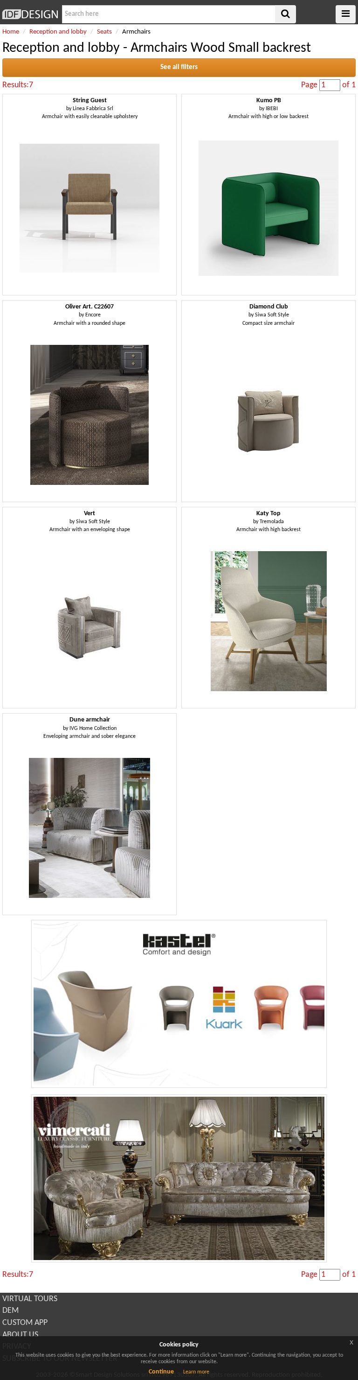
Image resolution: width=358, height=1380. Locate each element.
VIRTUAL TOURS (29, 1299)
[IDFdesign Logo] (30, 14)
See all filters (179, 67)
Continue (161, 1371)
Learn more (196, 1372)
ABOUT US (20, 1335)
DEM (10, 1310)
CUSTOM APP (25, 1322)
